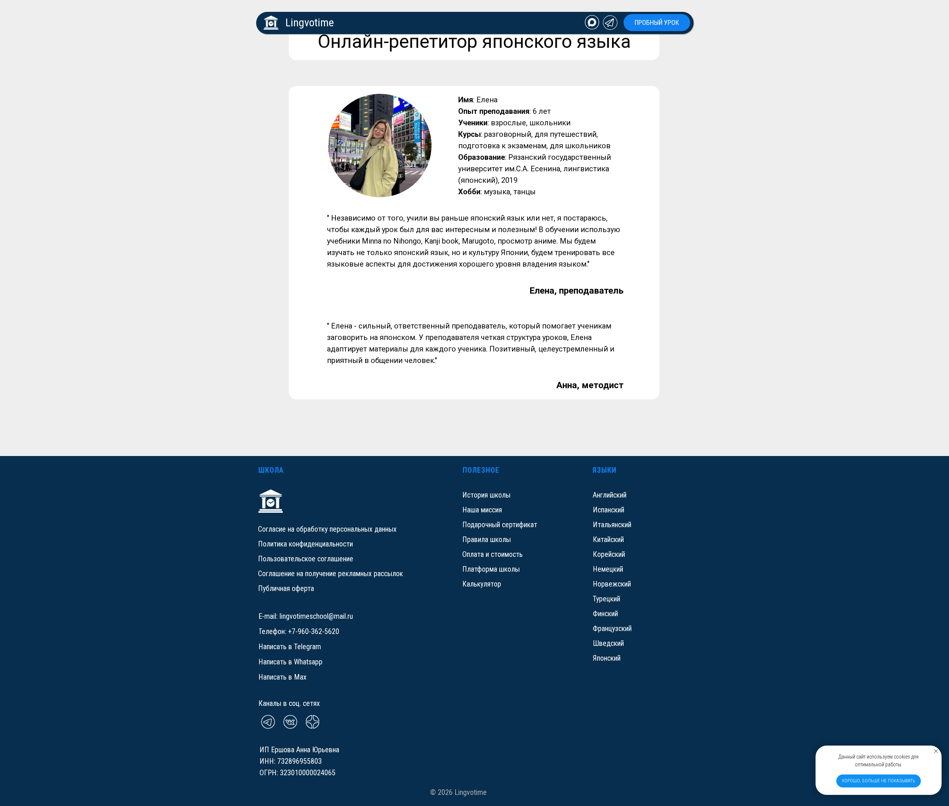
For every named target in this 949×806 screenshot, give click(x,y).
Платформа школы (491, 569)
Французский (612, 628)
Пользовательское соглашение (305, 558)
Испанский (608, 509)
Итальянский (612, 524)
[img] (592, 22)
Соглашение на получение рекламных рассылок (330, 573)
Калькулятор (481, 583)
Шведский (608, 643)
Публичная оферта (286, 588)
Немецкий (608, 569)
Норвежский (612, 583)
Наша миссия (482, 509)
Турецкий (606, 598)
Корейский (609, 554)
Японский (607, 658)
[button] (657, 22)
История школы (486, 494)
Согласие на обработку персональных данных (327, 529)
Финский (605, 613)
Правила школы (486, 539)
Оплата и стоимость (492, 554)
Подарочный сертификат (499, 524)
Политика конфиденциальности (305, 543)
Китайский (608, 539)
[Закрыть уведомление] (936, 751)
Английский (609, 494)
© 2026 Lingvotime (458, 792)
